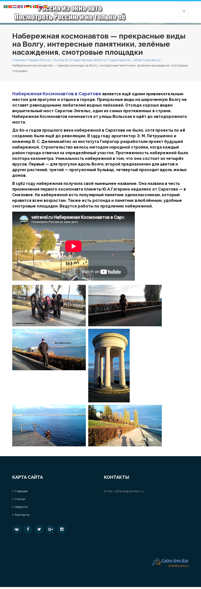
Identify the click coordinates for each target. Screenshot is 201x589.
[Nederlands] (15, 6)
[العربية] (6, 6)
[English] (19, 6)
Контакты (22, 515)
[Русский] (41, 6)
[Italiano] (32, 6)
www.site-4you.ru (178, 565)
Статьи (20, 499)
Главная (18, 60)
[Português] (37, 6)
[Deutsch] (28, 6)
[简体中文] (10, 6)
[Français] (23, 6)
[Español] (45, 6)
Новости (21, 507)
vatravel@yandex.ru (128, 491)
